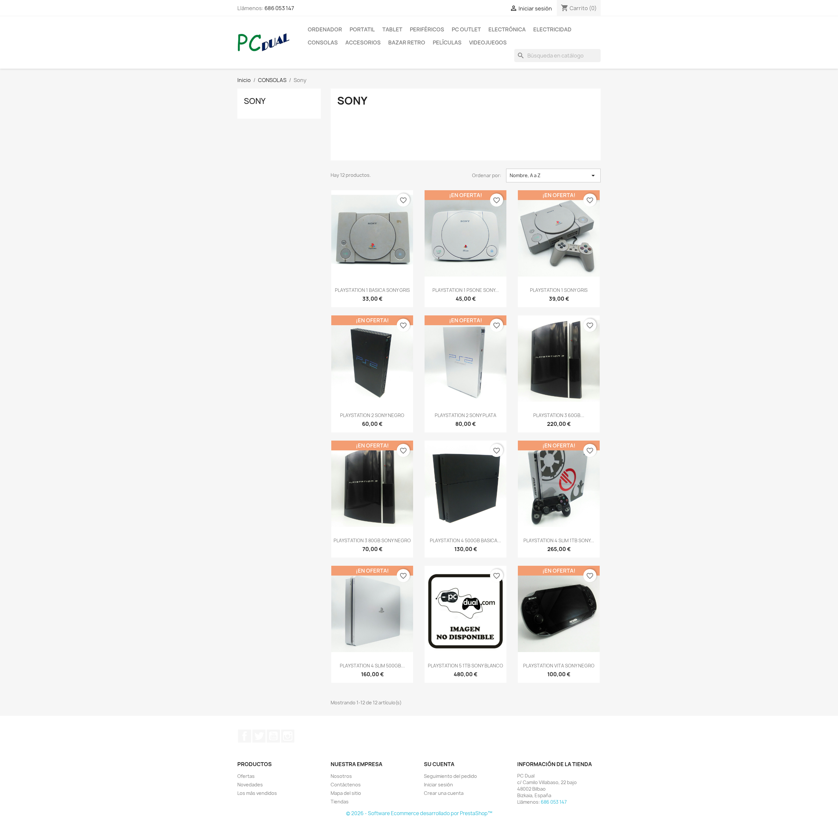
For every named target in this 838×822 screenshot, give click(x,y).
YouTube (273, 736)
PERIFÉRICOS (427, 29)
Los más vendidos (257, 793)
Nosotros (341, 776)
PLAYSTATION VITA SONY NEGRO (558, 666)
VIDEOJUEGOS (488, 42)
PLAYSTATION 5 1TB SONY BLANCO (465, 666)
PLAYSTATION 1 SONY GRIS (559, 290)
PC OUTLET (466, 29)
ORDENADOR (325, 29)
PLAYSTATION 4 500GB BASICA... (465, 540)
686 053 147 (279, 8)
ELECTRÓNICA (507, 29)
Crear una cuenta (444, 793)
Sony (254, 101)
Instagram (287, 736)
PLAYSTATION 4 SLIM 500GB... (372, 666)
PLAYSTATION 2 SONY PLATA (465, 415)
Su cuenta (439, 764)
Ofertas (246, 776)
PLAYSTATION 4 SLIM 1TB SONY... (558, 540)
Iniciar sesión (438, 784)
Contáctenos (346, 784)
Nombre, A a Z (553, 175)
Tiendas (340, 801)
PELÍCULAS (447, 42)
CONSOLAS (323, 42)
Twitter (258, 736)
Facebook (244, 736)
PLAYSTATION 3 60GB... (558, 415)
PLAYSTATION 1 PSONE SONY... (465, 290)
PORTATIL (362, 29)
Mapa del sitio (346, 793)
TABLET (392, 29)
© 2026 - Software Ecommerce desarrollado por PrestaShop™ (419, 813)
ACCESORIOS (363, 42)
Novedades (250, 784)
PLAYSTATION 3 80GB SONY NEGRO (372, 540)
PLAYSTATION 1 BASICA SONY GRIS (372, 290)
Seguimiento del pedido (450, 776)
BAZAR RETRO (406, 42)
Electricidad (552, 29)
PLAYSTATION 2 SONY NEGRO (372, 415)
